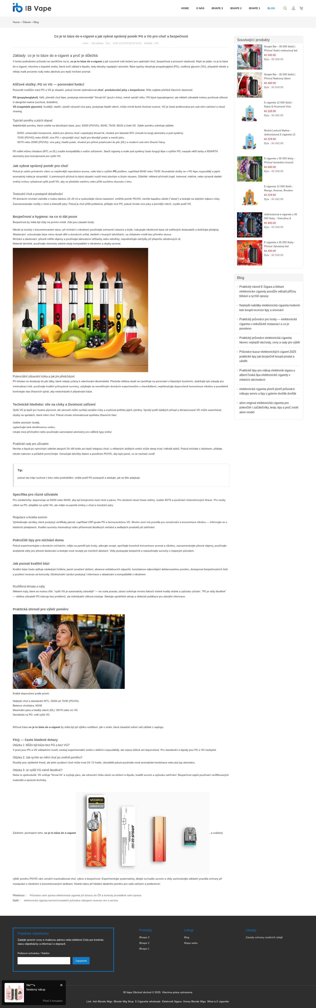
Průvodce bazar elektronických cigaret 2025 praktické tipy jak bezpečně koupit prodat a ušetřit (267, 356)
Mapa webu (191, 943)
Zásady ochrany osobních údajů (264, 937)
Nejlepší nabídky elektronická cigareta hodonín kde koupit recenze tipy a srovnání (269, 308)
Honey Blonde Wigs (194, 1001)
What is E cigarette (218, 1001)
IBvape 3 (217, 8)
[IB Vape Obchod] (32, 10)
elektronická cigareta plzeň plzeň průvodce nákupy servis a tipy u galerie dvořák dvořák (267, 391)
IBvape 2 (236, 8)
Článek (27, 22)
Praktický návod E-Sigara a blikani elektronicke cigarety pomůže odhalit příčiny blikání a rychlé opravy (267, 291)
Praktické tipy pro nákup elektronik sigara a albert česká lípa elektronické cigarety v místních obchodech (267, 375)
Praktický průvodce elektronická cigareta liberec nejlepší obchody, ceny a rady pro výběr (269, 340)
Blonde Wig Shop (124, 1001)
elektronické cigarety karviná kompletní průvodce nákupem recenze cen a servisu (71, 900)
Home (185, 8)
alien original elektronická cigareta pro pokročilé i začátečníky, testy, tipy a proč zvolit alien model (268, 407)
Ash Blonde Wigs (102, 1001)
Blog (271, 8)
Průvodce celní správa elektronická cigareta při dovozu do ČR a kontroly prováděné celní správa (85, 895)
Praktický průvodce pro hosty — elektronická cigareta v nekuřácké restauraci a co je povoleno (268, 324)
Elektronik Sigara (172, 1001)
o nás (200, 8)
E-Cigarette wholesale (148, 1001)
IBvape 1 (254, 8)
